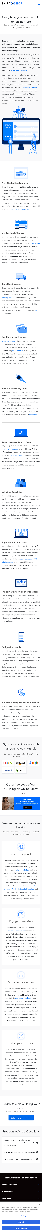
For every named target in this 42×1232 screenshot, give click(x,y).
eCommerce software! (20, 209)
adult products (7, 562)
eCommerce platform (29, 87)
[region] (21, 1216)
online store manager (10, 449)
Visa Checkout (17, 350)
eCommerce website (19, 70)
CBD (35, 559)
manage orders (16, 455)
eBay (35, 886)
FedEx (37, 310)
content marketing (22, 870)
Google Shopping (27, 889)
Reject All (21, 1222)
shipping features (8, 297)
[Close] (39, 1204)
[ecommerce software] (12, 4)
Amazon (7, 889)
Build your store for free (21, 1117)
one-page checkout (23, 998)
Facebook (15, 889)
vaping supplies (26, 559)
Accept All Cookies (21, 1228)
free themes (35, 243)
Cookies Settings (21, 1216)
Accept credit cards (9, 341)
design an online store (16, 930)
